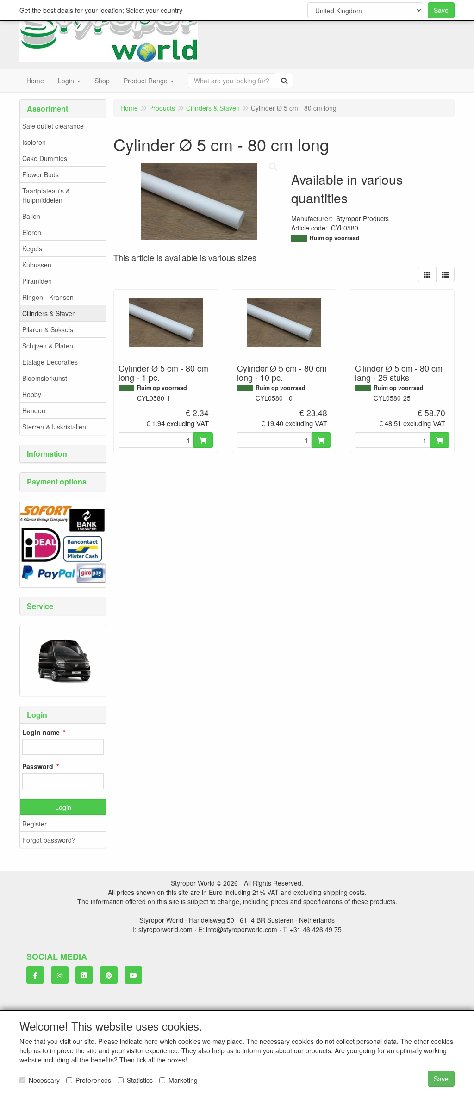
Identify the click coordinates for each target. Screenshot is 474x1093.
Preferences (93, 1080)
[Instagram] (60, 975)
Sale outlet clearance (53, 125)
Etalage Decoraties (50, 361)
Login (63, 807)
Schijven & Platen (47, 345)
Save (441, 10)
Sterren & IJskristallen (54, 426)
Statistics (140, 1080)
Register (34, 823)
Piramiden (37, 281)
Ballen (31, 216)
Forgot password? (48, 840)
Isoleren (34, 142)
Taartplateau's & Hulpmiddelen (46, 195)
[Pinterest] (109, 975)
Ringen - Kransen (48, 297)
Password (37, 766)
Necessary (44, 1080)
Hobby (31, 394)
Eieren (31, 232)
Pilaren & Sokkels (47, 329)
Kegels (32, 248)
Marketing (183, 1080)
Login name (41, 732)
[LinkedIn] (84, 975)
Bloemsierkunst (44, 378)
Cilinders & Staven (49, 313)
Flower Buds (40, 174)
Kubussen (36, 264)
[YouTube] (133, 975)
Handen (33, 410)
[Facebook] (35, 975)
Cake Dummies (44, 158)
